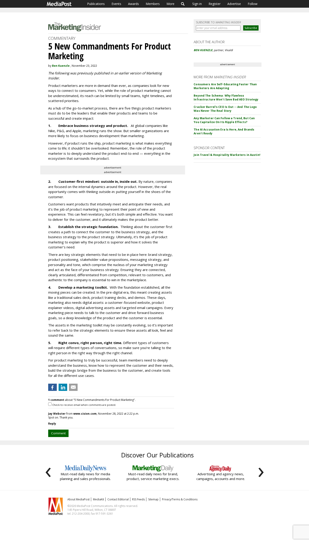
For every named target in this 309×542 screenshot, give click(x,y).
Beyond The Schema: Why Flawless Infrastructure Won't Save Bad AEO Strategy (226, 97)
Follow (252, 4)
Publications (96, 4)
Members (153, 4)
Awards (133, 4)
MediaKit (98, 499)
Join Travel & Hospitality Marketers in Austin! (227, 155)
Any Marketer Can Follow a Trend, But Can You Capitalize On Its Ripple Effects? (224, 120)
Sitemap (153, 499)
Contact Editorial (118, 499)
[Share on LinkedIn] (63, 387)
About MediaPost (78, 499)
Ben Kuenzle (61, 66)
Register (215, 4)
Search (183, 4)
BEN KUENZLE (203, 50)
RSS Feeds (138, 499)
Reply (52, 424)
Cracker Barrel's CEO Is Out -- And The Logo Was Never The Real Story (225, 109)
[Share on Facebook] (52, 387)
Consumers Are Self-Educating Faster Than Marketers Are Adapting (225, 86)
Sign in (197, 4)
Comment (58, 433)
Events (116, 4)
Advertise (234, 4)
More (170, 4)
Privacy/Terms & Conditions (179, 499)
